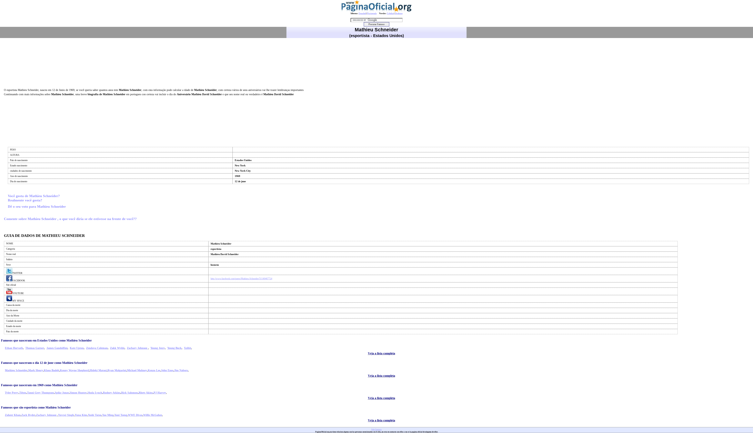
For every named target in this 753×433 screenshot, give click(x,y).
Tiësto (22, 392)
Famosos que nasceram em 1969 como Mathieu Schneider (39, 385)
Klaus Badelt (51, 370)
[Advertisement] (376, 62)
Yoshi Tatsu (94, 415)
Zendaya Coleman (97, 348)
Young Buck (174, 348)
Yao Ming (108, 415)
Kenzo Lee (154, 370)
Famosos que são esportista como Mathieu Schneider (36, 407)
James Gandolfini (56, 348)
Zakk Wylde (117, 348)
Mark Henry (35, 370)
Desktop (399, 13)
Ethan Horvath (14, 348)
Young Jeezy (157, 348)
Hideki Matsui (98, 370)
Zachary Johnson (137, 348)
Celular (390, 13)
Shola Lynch (94, 392)
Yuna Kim (81, 415)
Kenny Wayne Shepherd (74, 370)
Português (372, 13)
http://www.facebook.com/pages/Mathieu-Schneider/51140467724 (241, 278)
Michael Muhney (137, 370)
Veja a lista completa (381, 353)
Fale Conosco (376, 429)
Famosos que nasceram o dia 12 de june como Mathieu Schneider (44, 362)
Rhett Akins (146, 392)
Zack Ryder (28, 415)
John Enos (167, 370)
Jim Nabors (181, 370)
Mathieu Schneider (16, 370)
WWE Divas (135, 415)
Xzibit (187, 348)
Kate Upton (77, 348)
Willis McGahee (152, 415)
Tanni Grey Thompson (40, 392)
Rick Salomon (129, 392)
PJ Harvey (160, 392)
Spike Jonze (62, 392)
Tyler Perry (11, 392)
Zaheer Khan (13, 415)
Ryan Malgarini (116, 370)
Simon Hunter (78, 392)
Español (362, 13)
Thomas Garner (34, 348)
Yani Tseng (120, 415)
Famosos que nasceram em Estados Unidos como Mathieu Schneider (46, 340)
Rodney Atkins (111, 392)
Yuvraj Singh (66, 415)
